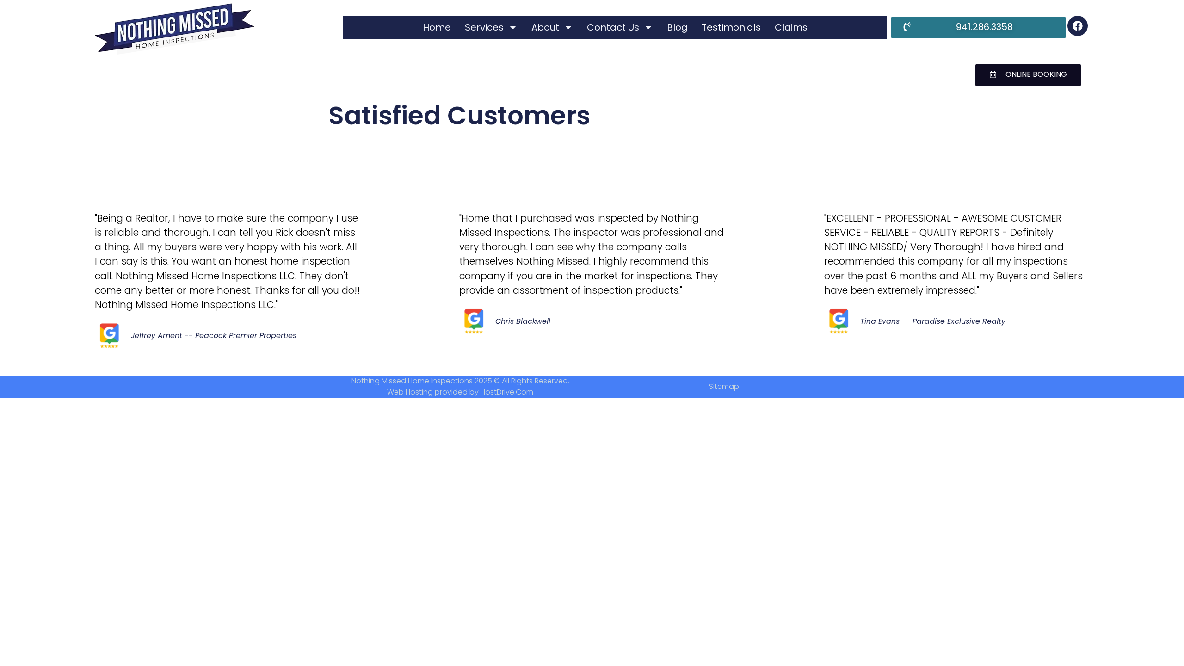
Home (437, 27)
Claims (791, 27)
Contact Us (613, 27)
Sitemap (724, 386)
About (545, 27)
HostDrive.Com (507, 392)
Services (484, 27)
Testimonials (731, 27)
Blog (677, 27)
